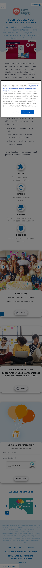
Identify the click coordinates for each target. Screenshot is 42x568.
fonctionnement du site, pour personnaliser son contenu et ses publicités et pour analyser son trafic (20, 88)
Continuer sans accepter (33, 83)
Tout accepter (27, 112)
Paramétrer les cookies (12, 112)
